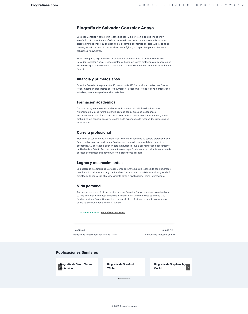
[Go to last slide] (60, 267)
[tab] (118, 278)
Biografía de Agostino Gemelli (160, 232)
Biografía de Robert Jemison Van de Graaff (95, 232)
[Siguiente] (188, 267)
